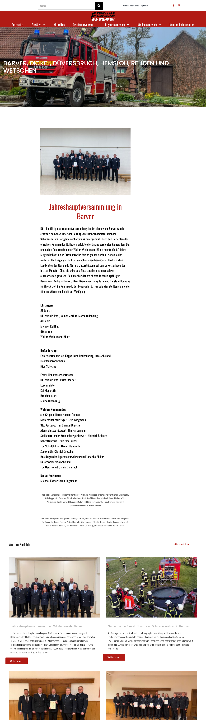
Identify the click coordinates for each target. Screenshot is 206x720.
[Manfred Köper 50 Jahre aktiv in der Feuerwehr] (54, 673)
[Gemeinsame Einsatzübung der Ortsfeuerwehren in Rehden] (151, 559)
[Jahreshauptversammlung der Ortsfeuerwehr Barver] (54, 559)
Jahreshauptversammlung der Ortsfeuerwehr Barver (46, 626)
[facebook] (173, 5)
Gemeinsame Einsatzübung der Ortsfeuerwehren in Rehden (149, 626)
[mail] (185, 5)
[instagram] (179, 5)
